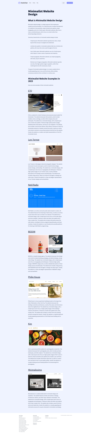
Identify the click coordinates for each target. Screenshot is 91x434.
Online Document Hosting (22, 421)
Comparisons (35, 424)
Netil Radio (33, 184)
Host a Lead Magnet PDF (22, 430)
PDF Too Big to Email (22, 431)
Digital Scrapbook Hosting (22, 427)
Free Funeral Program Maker (37, 421)
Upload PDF (20, 416)
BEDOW (31, 231)
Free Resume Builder (36, 416)
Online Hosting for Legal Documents (24, 424)
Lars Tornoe (33, 139)
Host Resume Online (22, 419)
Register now (70, 2)
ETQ (30, 90)
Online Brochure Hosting (22, 420)
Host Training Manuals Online (23, 429)
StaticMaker (64, 415)
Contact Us (46, 416)
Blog (37, 2)
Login (63, 2)
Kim (30, 323)
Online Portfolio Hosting (22, 423)
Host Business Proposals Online (23, 428)
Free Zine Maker (35, 420)
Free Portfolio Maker (36, 419)
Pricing (34, 2)
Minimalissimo (35, 369)
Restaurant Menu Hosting (22, 422)
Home (30, 2)
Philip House (34, 277)
